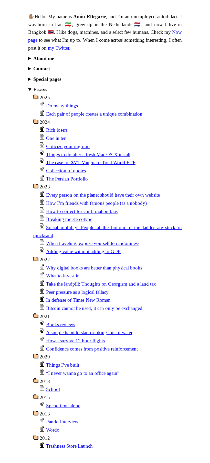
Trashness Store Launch (69, 446)
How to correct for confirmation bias (82, 211)
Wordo (52, 430)
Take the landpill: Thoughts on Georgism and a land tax (101, 284)
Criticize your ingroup (68, 146)
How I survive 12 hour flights (75, 340)
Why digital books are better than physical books (94, 267)
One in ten (56, 138)
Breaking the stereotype (69, 219)
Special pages (47, 79)
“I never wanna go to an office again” (82, 373)
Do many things (62, 105)
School (53, 389)
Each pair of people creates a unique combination (94, 114)
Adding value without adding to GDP (83, 251)
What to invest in (63, 275)
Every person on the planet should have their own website (103, 195)
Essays (40, 89)
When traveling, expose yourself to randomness (92, 243)
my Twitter (58, 48)
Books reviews (60, 324)
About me (43, 58)
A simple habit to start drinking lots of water (89, 332)
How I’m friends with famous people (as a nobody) (96, 203)
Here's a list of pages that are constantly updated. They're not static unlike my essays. (107, 79)
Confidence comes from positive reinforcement (92, 349)
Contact (41, 68)
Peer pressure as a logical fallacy (77, 292)
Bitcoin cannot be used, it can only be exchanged (94, 308)
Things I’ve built (62, 365)
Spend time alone (63, 405)
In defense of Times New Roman (78, 300)
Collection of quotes (66, 170)
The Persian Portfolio (67, 179)
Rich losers (57, 130)
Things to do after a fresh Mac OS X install (88, 154)
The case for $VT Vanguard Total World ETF (90, 162)
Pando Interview (62, 421)
